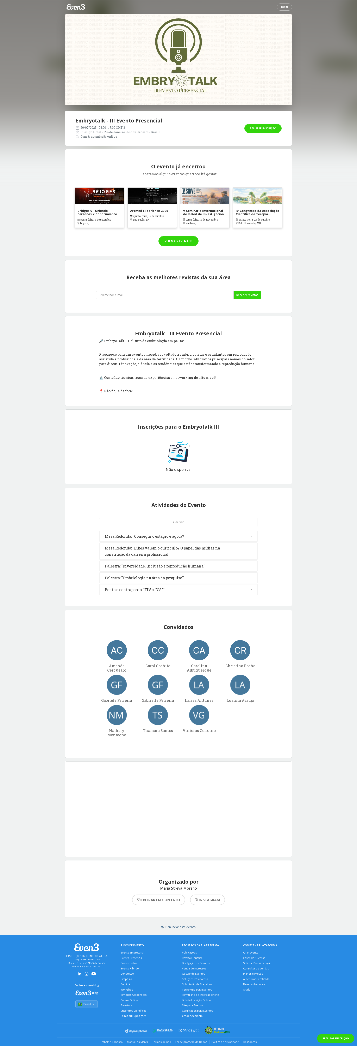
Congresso (127, 973)
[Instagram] (86, 975)
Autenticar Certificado (256, 979)
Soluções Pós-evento (195, 979)
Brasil (87, 1004)
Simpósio (126, 979)
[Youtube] (93, 975)
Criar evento (250, 952)
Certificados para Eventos (197, 1010)
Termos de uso (161, 1042)
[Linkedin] (79, 975)
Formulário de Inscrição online (200, 995)
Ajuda (246, 989)
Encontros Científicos (133, 1010)
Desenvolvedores (254, 984)
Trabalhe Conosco (111, 1042)
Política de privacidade (225, 1042)
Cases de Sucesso (254, 958)
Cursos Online (129, 1000)
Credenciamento (192, 1016)
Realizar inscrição (263, 128)
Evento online (129, 963)
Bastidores (250, 1042)
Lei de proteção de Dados (191, 1042)
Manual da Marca (137, 1042)
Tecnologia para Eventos (197, 989)
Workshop (127, 989)
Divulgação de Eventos (195, 963)
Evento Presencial (132, 958)
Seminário (127, 984)
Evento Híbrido (130, 968)
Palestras (126, 1005)
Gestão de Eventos (193, 973)
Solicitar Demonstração (257, 963)
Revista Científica (192, 958)
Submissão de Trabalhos (197, 984)
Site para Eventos (192, 1005)
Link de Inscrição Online (196, 1000)
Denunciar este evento (180, 927)
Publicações (189, 952)
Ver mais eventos (178, 241)
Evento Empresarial (132, 952)
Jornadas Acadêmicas (133, 995)
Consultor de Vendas (256, 968)
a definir (178, 522)
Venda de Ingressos (194, 968)
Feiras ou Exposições (133, 1016)
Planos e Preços (253, 973)
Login (284, 7)
